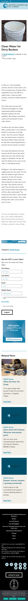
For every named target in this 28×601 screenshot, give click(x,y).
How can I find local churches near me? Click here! (14, 527)
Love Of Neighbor (14, 524)
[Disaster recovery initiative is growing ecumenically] (14, 466)
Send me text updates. (8, 306)
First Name (5, 268)
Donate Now (14, 575)
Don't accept (13, 598)
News (14, 536)
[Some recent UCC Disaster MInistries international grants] (14, 415)
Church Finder (4, 1)
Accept (6, 598)
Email (3, 283)
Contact (14, 533)
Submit (7, 312)
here (17, 553)
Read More (7, 401)
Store (14, 538)
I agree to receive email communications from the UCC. (14, 297)
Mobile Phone (6, 290)
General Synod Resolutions (14, 531)
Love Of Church (14, 521)
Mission (14, 519)
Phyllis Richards (8, 54)
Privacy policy (21, 598)
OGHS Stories (15, 249)
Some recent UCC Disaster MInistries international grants (14, 432)
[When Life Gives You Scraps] (14, 367)
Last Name (5, 275)
